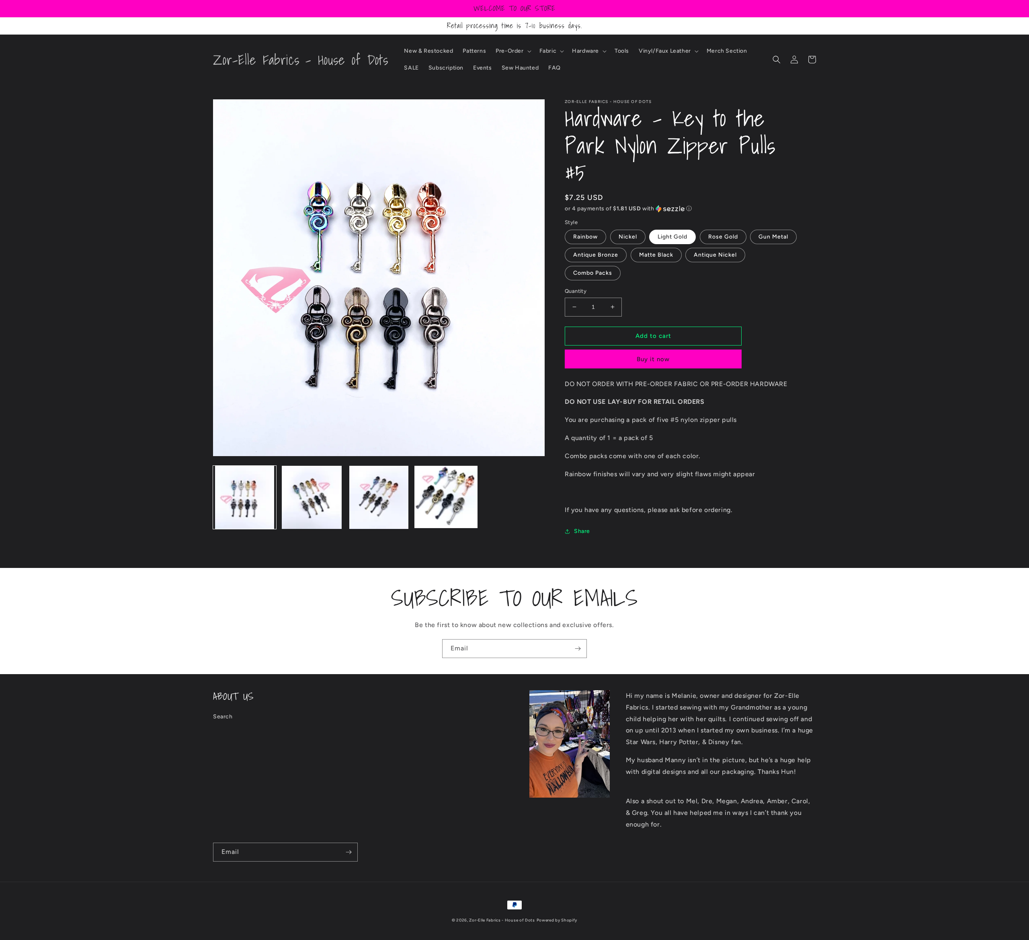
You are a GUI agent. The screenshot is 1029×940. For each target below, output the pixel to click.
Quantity (575, 291)
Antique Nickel (715, 254)
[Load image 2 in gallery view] (311, 497)
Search (223, 716)
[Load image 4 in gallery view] (446, 497)
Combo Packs (592, 272)
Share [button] (582, 531)
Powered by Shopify (557, 920)
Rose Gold (723, 236)
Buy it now (653, 359)
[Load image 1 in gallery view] (244, 497)
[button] (512, 51)
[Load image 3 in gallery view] (378, 497)
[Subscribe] (577, 648)
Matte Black (656, 254)
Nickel (628, 236)
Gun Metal (773, 236)
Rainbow (585, 236)
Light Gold (672, 236)
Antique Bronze (595, 254)
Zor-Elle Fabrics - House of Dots (502, 920)
